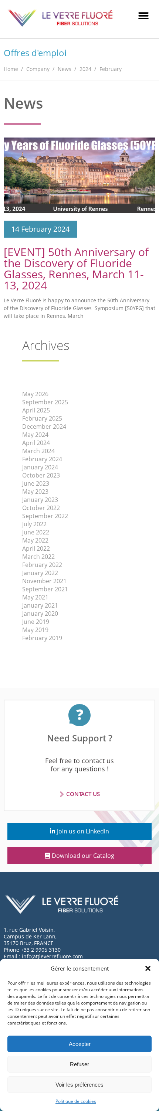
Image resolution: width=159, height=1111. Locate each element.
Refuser (79, 1064)
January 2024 (40, 467)
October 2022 (41, 508)
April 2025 (36, 410)
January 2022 (40, 573)
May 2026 (35, 394)
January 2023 (40, 500)
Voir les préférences (79, 1084)
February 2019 (42, 638)
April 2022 (36, 548)
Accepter (80, 1044)
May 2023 (35, 491)
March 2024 (38, 451)
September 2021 (45, 589)
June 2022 (35, 532)
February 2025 (42, 418)
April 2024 (36, 443)
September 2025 (45, 402)
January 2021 (40, 605)
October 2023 (41, 475)
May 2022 (35, 540)
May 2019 (35, 630)
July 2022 (34, 524)
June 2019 (35, 622)
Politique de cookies (75, 1101)
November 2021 (44, 581)
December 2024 (44, 426)
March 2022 (38, 557)
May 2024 (35, 435)
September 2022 (45, 516)
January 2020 (40, 613)
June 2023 (35, 483)
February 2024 (42, 459)
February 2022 (42, 565)
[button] (148, 968)
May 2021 (35, 597)
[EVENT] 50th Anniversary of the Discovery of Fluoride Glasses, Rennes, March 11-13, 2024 (76, 268)
